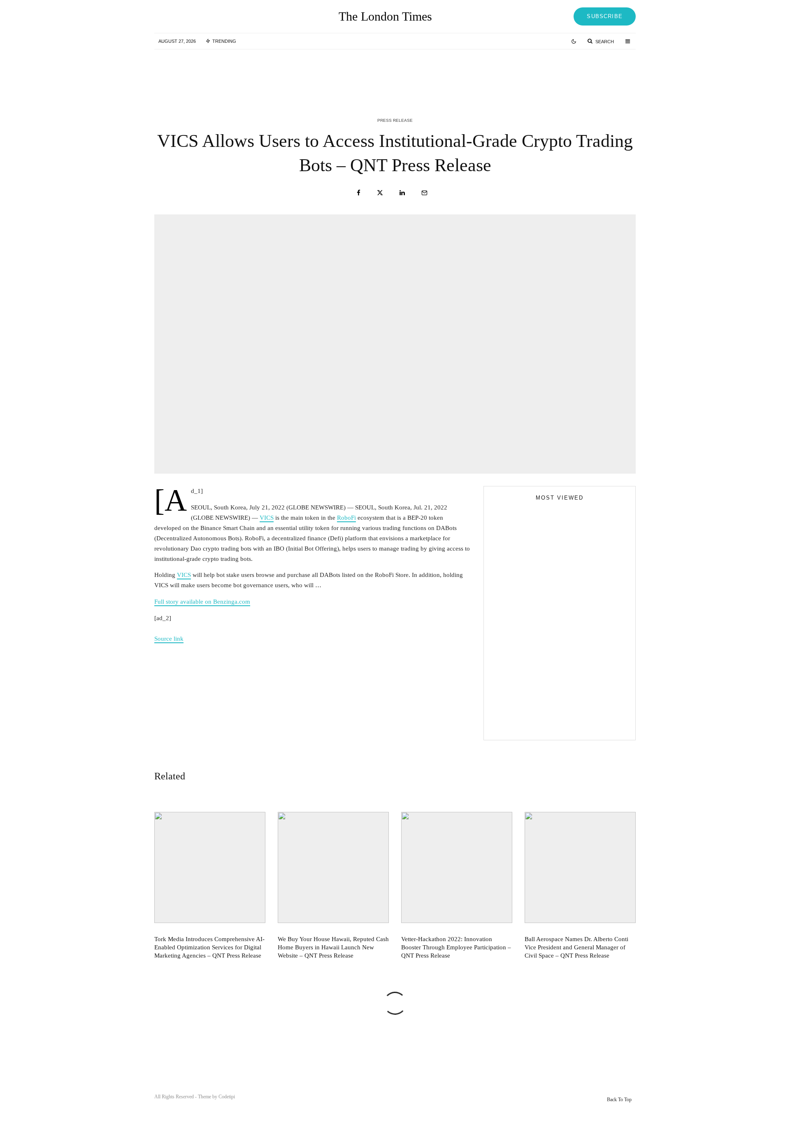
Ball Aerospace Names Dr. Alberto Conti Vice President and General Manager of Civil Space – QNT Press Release (576, 947)
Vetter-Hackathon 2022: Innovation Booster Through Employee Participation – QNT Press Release (579, 73)
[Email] (424, 193)
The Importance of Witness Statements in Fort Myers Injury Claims (574, 655)
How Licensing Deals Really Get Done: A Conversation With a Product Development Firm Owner (575, 692)
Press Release (395, 120)
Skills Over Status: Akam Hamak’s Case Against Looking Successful (553, 642)
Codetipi (226, 1097)
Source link (169, 638)
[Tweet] (380, 193)
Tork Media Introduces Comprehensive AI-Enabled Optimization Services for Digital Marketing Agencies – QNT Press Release (248, 73)
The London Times (385, 16)
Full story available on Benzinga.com (202, 601)
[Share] (358, 193)
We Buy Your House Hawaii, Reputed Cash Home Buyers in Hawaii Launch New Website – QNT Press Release (413, 73)
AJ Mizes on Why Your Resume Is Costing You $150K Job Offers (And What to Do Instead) (552, 724)
